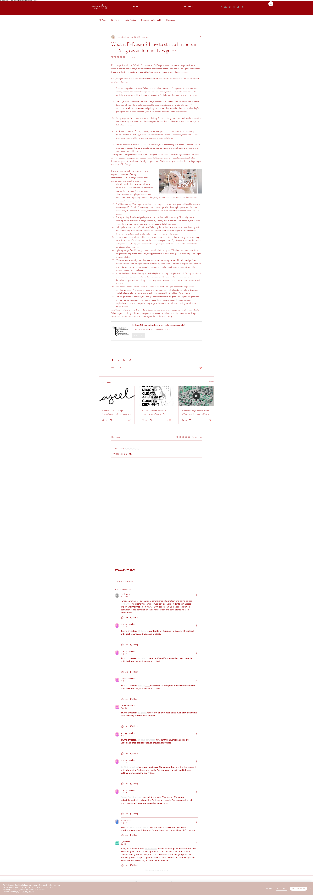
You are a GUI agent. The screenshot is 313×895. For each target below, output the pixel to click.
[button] (211, 20)
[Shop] (270, 3)
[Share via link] (130, 360)
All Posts (102, 20)
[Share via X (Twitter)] (118, 360)
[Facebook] (221, 7)
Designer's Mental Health (151, 20)
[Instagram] (234, 7)
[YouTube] (225, 7)
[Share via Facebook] (112, 360)
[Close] (310, 888)
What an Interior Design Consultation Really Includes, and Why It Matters (116, 412)
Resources (170, 20)
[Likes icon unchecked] (122, 617)
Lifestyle (115, 20)
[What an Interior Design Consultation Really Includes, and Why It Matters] (116, 396)
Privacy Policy (28, 892)
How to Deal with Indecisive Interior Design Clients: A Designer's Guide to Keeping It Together (155, 412)
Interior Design (129, 20)
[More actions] (200, 37)
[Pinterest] (229, 7)
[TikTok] (238, 7)
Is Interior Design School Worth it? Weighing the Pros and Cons (195, 412)
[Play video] (180, 181)
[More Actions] (196, 595)
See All (211, 381)
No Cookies (281, 888)
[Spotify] (242, 7)
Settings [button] (269, 888)
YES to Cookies (298, 888)
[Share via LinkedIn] (124, 360)
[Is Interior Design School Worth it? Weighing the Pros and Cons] (196, 396)
